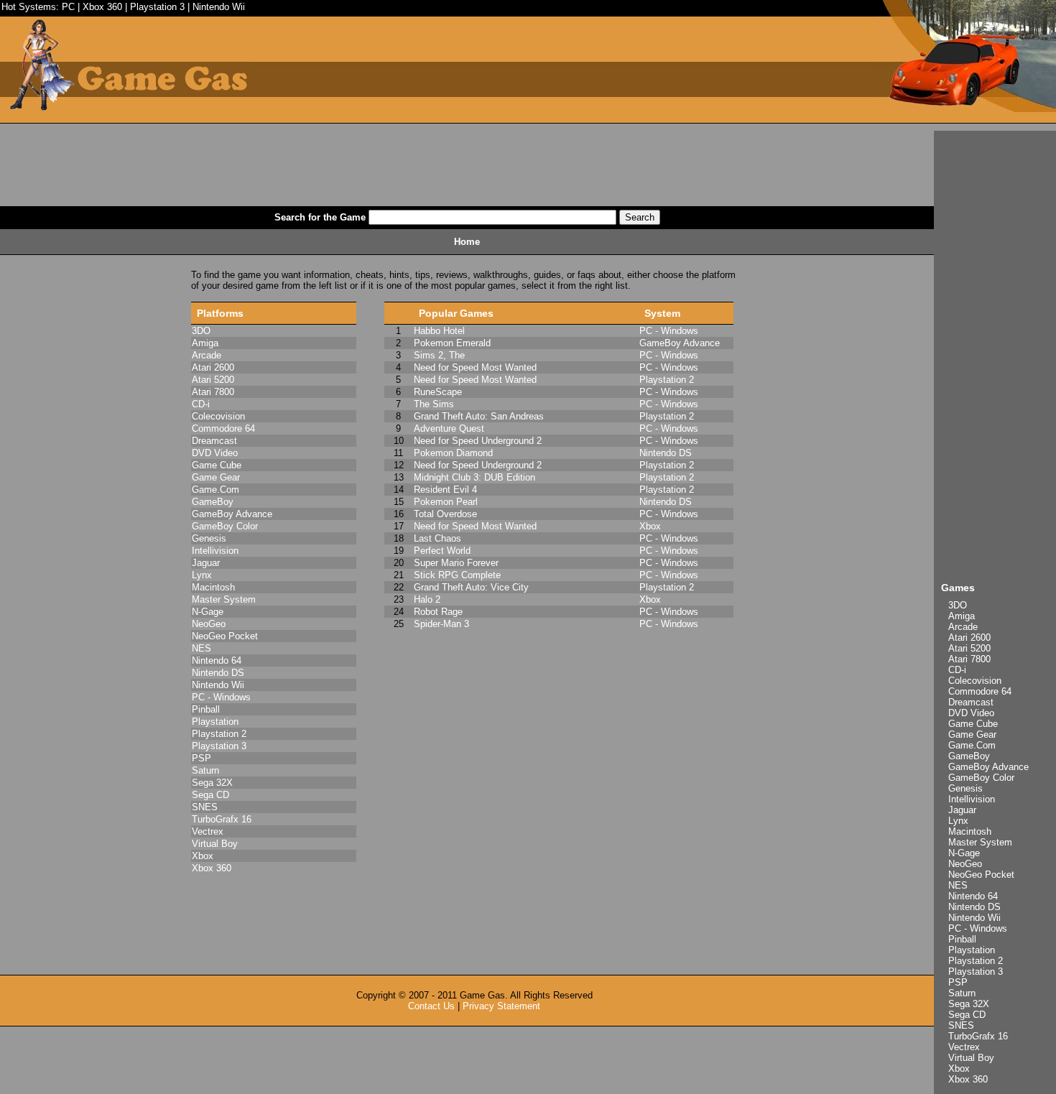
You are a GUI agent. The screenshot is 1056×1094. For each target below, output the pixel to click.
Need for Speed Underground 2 (478, 440)
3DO (957, 605)
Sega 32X (968, 1003)
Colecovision (974, 680)
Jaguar (962, 810)
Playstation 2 (975, 960)
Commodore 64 (979, 691)
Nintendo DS (974, 906)
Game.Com (972, 745)
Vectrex (964, 1047)
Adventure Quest (449, 428)
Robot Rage (438, 611)
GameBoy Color (981, 777)
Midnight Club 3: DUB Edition (474, 477)
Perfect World (442, 550)
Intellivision (971, 799)
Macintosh (969, 831)
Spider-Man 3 (441, 623)
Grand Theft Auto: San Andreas (479, 416)
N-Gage (964, 853)
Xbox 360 (102, 6)
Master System (980, 842)
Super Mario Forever (456, 562)
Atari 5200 (969, 648)
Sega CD (967, 1014)
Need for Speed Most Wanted (475, 367)
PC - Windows (977, 928)
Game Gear (972, 734)
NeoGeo (965, 863)
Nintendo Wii (219, 6)
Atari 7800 (969, 659)
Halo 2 (427, 599)
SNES (961, 1025)
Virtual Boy (971, 1057)
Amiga (961, 616)
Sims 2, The (439, 355)
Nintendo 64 (973, 896)
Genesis (965, 788)
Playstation (971, 950)
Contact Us (431, 1006)
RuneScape (438, 391)
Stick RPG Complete (457, 575)
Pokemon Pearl (446, 501)
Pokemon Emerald (452, 343)
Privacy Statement (501, 1006)
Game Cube (973, 723)
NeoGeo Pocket (981, 874)
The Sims (434, 404)
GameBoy (969, 756)
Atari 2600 (969, 637)
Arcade (963, 626)
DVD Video (971, 713)
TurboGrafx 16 (978, 1036)
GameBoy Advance (988, 766)
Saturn (962, 993)
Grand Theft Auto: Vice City (471, 587)
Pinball (962, 939)
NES (958, 885)
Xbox (959, 1068)
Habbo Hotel (439, 330)
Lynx (958, 820)
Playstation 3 (157, 6)
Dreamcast (971, 702)
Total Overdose (445, 514)
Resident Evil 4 (445, 489)
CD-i (957, 669)
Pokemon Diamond (453, 453)
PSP (958, 982)
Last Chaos (437, 538)
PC (68, 6)
